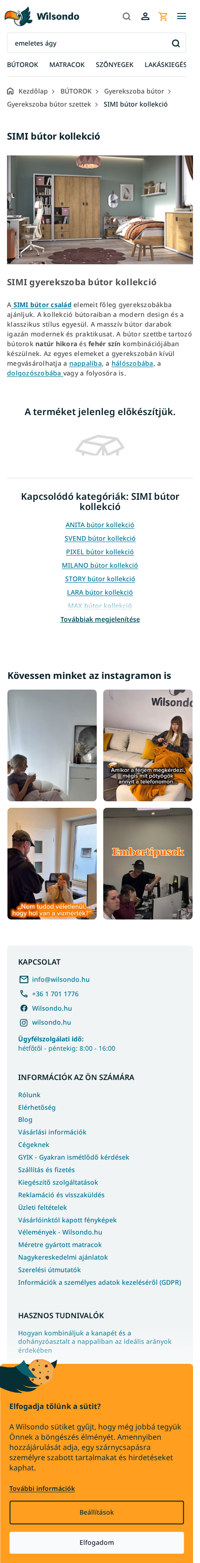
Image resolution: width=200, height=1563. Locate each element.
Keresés (175, 43)
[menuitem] (22, 65)
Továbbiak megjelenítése (100, 619)
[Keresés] (126, 16)
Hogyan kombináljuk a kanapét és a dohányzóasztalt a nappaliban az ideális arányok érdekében (95, 1342)
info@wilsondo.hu (61, 979)
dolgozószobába (35, 373)
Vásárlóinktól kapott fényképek (67, 1219)
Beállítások (97, 1512)
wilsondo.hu (51, 1022)
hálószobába (132, 363)
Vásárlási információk (52, 1131)
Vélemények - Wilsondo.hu (60, 1232)
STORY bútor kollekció (100, 578)
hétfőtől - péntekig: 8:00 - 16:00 (66, 1043)
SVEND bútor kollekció (100, 538)
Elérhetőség (37, 1107)
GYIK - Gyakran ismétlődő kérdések (73, 1157)
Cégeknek (33, 1144)
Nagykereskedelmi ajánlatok (63, 1257)
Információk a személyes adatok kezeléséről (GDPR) (99, 1282)
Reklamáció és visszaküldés (61, 1194)
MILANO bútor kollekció (100, 565)
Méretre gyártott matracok (60, 1244)
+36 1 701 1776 (55, 993)
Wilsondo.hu (52, 1008)
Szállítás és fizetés (46, 1169)
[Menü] (181, 16)
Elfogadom (97, 1542)
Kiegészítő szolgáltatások (58, 1182)
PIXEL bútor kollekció (100, 551)
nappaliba (85, 363)
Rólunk (29, 1094)
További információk (42, 1488)
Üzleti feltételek (42, 1207)
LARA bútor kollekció (100, 592)
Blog (25, 1119)
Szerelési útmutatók (49, 1269)
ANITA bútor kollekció (100, 524)
